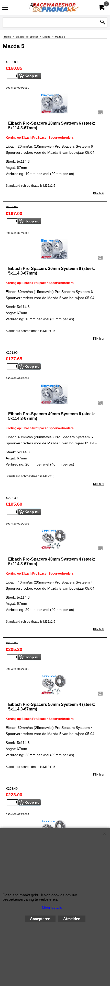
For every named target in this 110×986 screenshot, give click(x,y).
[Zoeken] (102, 22)
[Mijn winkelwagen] (101, 7)
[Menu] (5, 8)
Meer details (52, 907)
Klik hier (98, 193)
